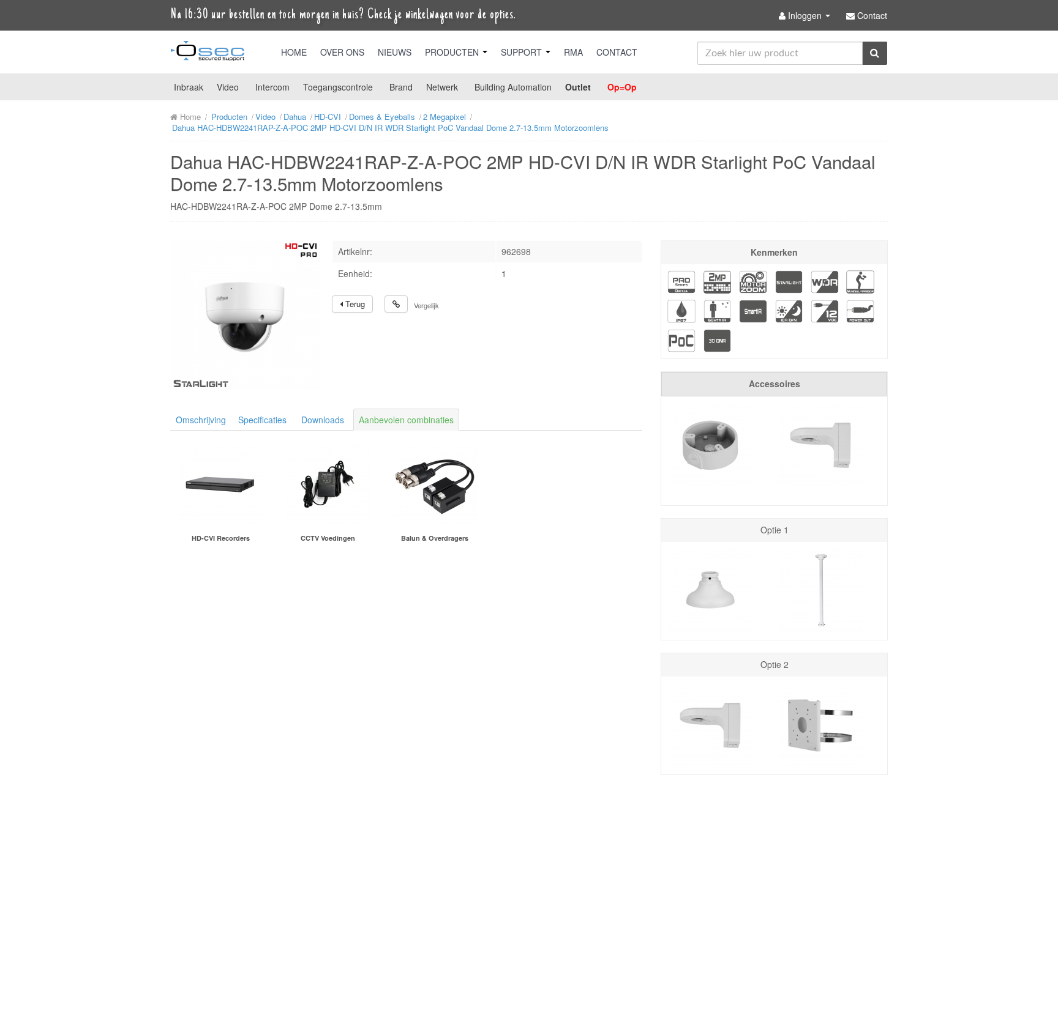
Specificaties (262, 419)
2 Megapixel (444, 116)
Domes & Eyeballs (382, 116)
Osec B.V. (207, 53)
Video (228, 87)
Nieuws (394, 52)
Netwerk (442, 87)
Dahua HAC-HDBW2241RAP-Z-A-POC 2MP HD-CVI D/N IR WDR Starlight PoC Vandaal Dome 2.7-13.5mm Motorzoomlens (390, 127)
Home (294, 52)
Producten (453, 52)
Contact (616, 52)
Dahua (294, 116)
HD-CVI (327, 116)
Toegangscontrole (338, 87)
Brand (401, 87)
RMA (573, 52)
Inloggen (805, 15)
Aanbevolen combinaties (406, 419)
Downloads (322, 419)
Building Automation (513, 87)
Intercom (272, 87)
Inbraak (188, 87)
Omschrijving (201, 419)
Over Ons (342, 52)
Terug (354, 304)
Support (522, 52)
